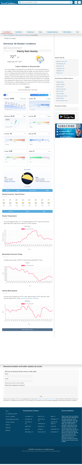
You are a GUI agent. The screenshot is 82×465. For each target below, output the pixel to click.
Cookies (40, 451)
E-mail (6, 378)
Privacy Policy (41, 399)
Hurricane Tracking (10, 422)
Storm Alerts (61, 86)
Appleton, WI (61, 70)
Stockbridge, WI (61, 63)
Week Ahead (61, 82)
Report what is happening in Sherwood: (15, 385)
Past (77, 32)
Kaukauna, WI (61, 68)
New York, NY (41, 416)
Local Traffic (61, 91)
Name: (6, 374)
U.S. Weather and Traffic (11, 413)
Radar (40, 32)
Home (4, 35)
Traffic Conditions (67, 32)
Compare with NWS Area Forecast (39, 95)
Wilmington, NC (54, 419)
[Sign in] (75, 2)
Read (27, 87)
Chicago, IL (40, 429)
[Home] (9, 2)
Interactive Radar (62, 89)
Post (41, 396)
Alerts (18, 190)
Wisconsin (21, 35)
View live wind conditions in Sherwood (29, 298)
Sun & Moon (27, 169)
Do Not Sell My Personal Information (51, 451)
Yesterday (10, 211)
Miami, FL (53, 416)
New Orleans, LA (29, 432)
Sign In (8, 430)
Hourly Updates (61, 84)
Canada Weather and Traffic (12, 419)
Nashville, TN (41, 426)
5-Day (27, 211)
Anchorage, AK (28, 419)
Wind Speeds (61, 98)
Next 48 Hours (32, 190)
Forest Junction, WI (62, 61)
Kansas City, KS (42, 432)
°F (4, 94)
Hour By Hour (19, 32)
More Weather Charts (27, 329)
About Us (8, 424)
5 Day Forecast (30, 32)
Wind (44, 211)
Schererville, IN (54, 432)
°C (7, 94)
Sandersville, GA (55, 429)
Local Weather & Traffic (12, 35)
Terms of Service (51, 399)
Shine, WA (53, 426)
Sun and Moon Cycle (62, 100)
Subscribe (8, 427)
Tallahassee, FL (41, 423)
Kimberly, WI (61, 66)
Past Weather (61, 93)
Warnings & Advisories (52, 32)
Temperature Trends (62, 96)
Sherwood (27, 35)
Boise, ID (27, 429)
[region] (15, 105)
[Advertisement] (41, 17)
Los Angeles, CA (29, 416)
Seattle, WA (28, 426)
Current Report (6, 32)
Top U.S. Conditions (10, 416)
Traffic (47, 190)
